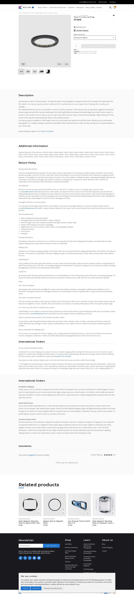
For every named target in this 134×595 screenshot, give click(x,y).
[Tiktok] (20, 558)
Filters (44, 7)
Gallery (92, 7)
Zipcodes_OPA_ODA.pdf (63, 356)
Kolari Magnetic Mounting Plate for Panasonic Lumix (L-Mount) (103, 522)
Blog (87, 7)
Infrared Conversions (71, 547)
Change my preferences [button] (53, 588)
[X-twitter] (30, 558)
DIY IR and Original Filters (70, 552)
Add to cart (98, 46)
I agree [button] (25, 588)
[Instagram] (25, 558)
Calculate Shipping (82, 30)
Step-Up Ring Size (79, 34)
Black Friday (85, 53)
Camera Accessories (28, 13)
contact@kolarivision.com (29, 192)
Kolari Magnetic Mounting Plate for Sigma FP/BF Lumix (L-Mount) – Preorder (30, 522)
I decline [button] (36, 588)
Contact (99, 7)
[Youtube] (39, 558)
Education (79, 7)
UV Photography (88, 569)
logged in (32, 455)
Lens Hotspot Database (87, 565)
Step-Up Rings (92, 53)
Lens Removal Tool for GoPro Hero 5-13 (79, 522)
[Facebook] (34, 558)
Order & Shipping (107, 547)
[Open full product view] (23, 64)
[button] (59, 64)
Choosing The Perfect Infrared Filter (90, 552)
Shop (39, 7)
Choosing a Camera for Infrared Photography (89, 558)
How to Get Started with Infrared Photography (89, 546)
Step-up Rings (39, 13)
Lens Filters (68, 544)
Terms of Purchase (46, 131)
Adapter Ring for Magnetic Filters (53, 522)
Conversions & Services (57, 7)
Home (20, 13)
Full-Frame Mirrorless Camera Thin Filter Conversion (71, 567)
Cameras (71, 7)
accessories (79, 53)
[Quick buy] (38, 509)
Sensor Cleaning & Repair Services (70, 557)
